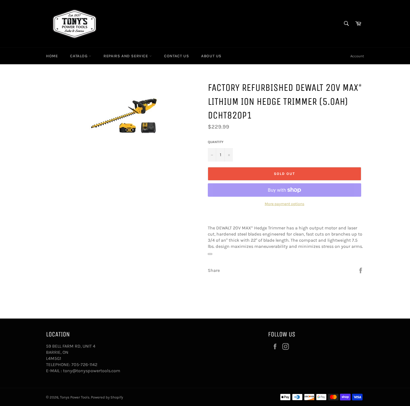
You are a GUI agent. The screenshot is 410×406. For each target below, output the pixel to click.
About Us (211, 56)
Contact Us (176, 56)
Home (52, 56)
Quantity (215, 142)
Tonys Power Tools (75, 397)
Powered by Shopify (107, 397)
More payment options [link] (284, 203)
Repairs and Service (126, 56)
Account (357, 56)
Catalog (79, 56)
